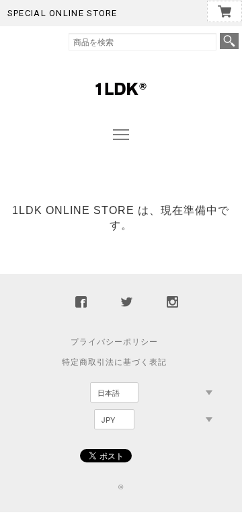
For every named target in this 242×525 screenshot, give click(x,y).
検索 (229, 41)
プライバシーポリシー (114, 342)
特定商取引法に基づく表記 (114, 362)
